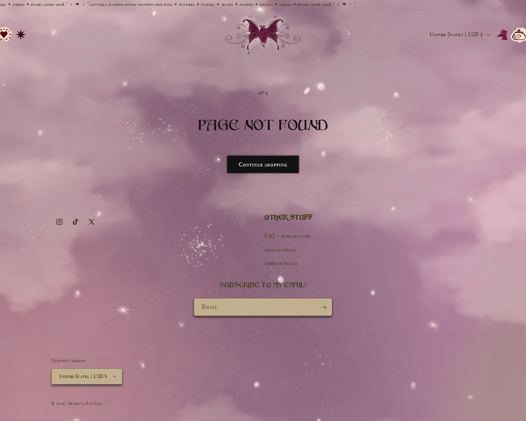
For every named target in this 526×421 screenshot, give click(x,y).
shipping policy (281, 263)
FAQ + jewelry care (287, 236)
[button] (20, 34)
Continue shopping (263, 164)
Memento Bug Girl (85, 403)
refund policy (281, 249)
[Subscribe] (323, 307)
